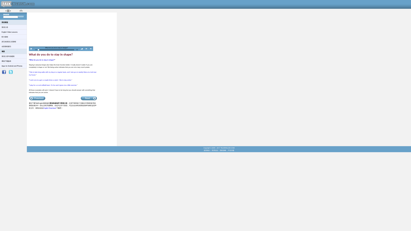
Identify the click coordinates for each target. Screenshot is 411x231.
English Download (49, 108)
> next (91, 49)
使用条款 (207, 150)
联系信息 (215, 150)
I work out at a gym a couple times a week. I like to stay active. (50, 80)
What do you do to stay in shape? (42, 60)
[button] (8, 12)
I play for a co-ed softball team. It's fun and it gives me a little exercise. (53, 85)
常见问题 (231, 150)
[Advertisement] (72, 29)
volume (82, 49)
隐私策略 (223, 150)
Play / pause (31, 49)
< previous (86, 49)
